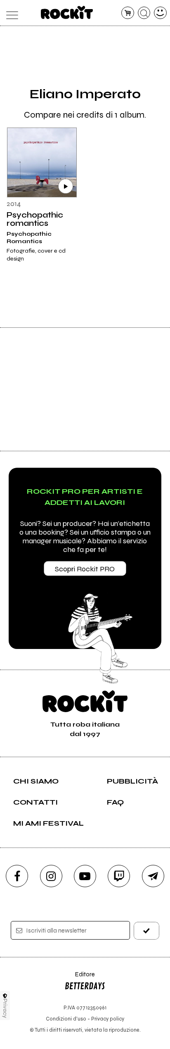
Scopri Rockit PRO (85, 568)
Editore (79, 978)
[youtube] (85, 876)
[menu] (9, 13)
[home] (67, 12)
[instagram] (51, 876)
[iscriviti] (146, 931)
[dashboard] (160, 13)
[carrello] (127, 13)
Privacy (5, 1008)
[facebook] (17, 876)
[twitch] (119, 876)
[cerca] (144, 13)
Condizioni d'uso (66, 1019)
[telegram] (153, 876)
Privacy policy (107, 1019)
